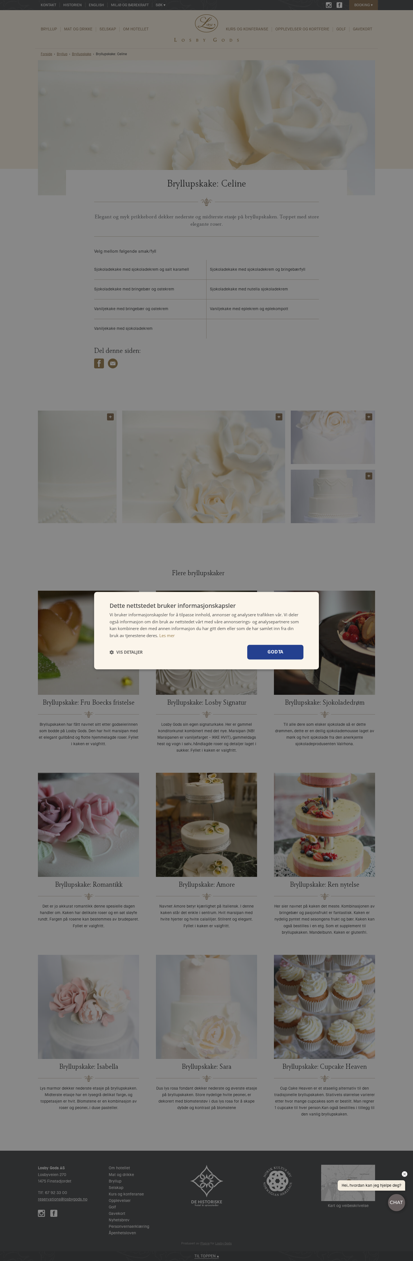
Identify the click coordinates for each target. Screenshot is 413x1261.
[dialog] (206, 630)
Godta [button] (275, 652)
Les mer (167, 635)
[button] (126, 652)
